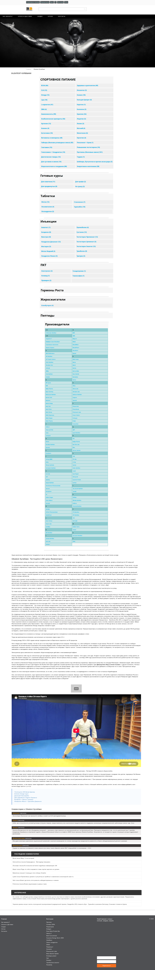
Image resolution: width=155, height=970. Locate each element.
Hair (47, 958)
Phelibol (48, 960)
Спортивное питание (32, 2)
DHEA (48, 944)
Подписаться (107, 965)
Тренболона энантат (52, 962)
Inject (52, 2)
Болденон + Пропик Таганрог (24, 799)
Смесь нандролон (51, 942)
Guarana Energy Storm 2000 (55, 938)
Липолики (60, 2)
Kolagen (48, 929)
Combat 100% (50, 924)
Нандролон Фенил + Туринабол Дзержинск (28, 801)
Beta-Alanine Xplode (52, 953)
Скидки (40, 16)
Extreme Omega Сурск (21, 794)
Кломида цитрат (51, 956)
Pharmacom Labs (51, 951)
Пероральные (45, 2)
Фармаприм (50, 926)
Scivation (49, 949)
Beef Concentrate (51, 935)
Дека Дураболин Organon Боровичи (26, 797)
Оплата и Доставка (25, 16)
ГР (55, 2)
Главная (4, 919)
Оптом (50, 16)
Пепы (66, 2)
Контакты (61, 16)
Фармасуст (49, 947)
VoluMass (49, 940)
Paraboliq (49, 965)
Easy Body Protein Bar (53, 931)
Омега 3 (48, 933)
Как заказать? (8, 16)
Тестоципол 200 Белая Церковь (25, 792)
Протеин (49, 922)
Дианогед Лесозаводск (22, 795)
